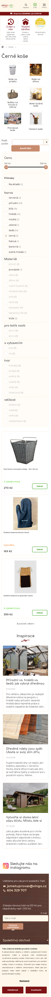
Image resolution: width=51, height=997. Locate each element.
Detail (40, 486)
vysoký (14, 382)
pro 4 (13, 336)
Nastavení (24, 981)
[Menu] (44, 6)
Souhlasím (36, 990)
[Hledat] (25, 6)
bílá (13, 208)
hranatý (14, 365)
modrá (14, 219)
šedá (13, 230)
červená (14, 197)
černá (13, 235)
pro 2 (13, 330)
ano (12, 348)
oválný (14, 376)
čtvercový (16, 392)
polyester (15, 307)
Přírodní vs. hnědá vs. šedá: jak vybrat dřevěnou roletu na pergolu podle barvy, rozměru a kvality (25, 682)
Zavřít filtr (25, 148)
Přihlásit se (14, 928)
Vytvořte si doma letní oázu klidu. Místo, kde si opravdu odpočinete (24, 819)
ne (11, 353)
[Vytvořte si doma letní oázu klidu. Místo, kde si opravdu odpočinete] (25, 797)
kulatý (14, 371)
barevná (14, 246)
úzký (13, 387)
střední (14, 404)
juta (12, 296)
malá (13, 410)
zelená (14, 225)
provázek (15, 269)
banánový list (17, 313)
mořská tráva (17, 291)
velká (13, 415)
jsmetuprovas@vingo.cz (27, 886)
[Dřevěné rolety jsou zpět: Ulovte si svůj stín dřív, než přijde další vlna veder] (25, 729)
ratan (13, 275)
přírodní (15, 203)
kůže (13, 318)
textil (13, 302)
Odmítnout (12, 990)
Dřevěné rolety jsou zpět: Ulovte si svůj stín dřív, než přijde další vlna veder (24, 750)
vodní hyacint (18, 286)
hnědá (14, 214)
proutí (14, 264)
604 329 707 (17, 890)
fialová (13, 241)
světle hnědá (17, 252)
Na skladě (15, 184)
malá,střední (17, 421)
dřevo (13, 280)
